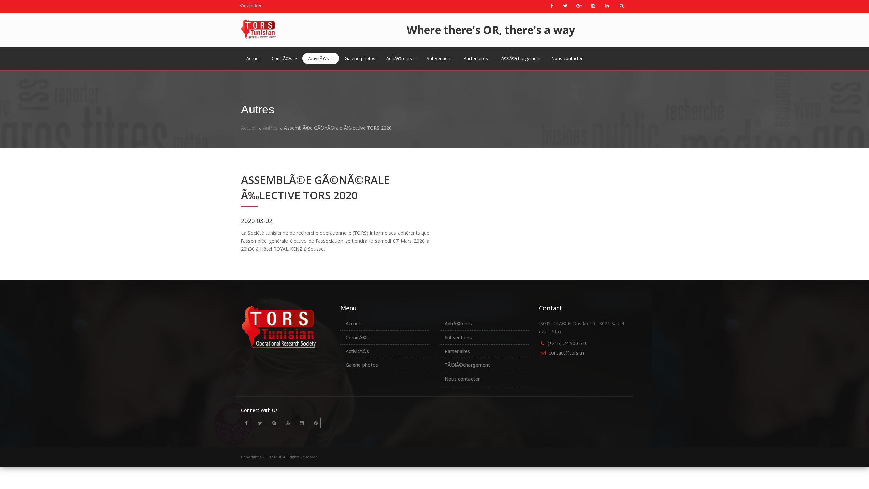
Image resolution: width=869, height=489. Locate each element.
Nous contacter (567, 58)
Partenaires (476, 58)
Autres (270, 128)
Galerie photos (360, 58)
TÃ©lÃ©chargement (520, 58)
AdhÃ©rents (399, 58)
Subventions (440, 58)
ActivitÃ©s (319, 58)
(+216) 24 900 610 (568, 343)
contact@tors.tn (566, 352)
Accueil (253, 58)
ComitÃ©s (282, 58)
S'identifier (250, 5)
